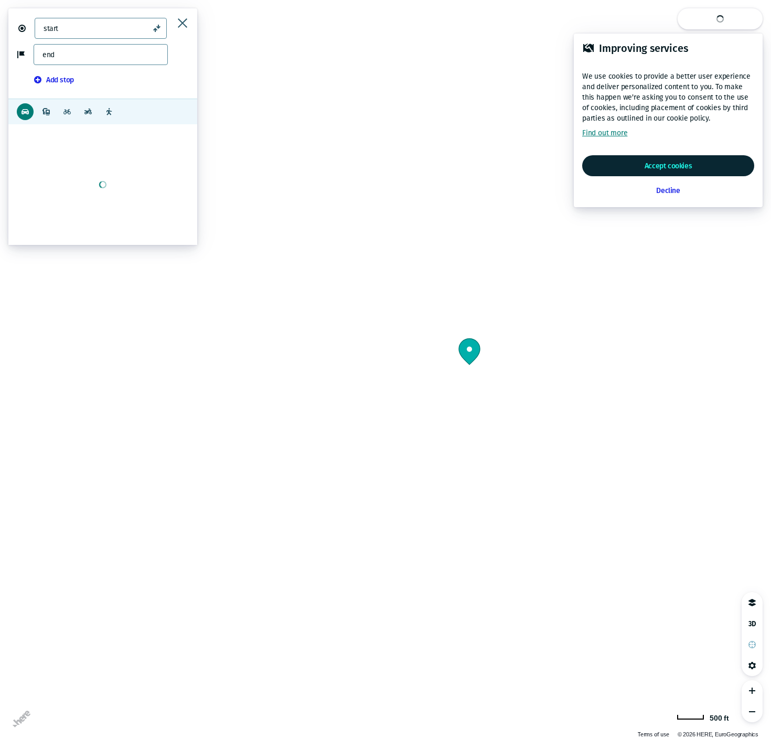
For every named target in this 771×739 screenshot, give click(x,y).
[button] (26, 28)
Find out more (604, 132)
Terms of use (653, 734)
